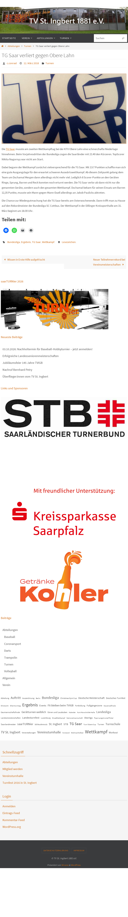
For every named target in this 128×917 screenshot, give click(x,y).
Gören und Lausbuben (57, 710)
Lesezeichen (69, 240)
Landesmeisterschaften (11, 716)
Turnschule (113, 722)
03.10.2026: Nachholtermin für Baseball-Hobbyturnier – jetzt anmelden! (47, 347)
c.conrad (12, 62)
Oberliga (88, 715)
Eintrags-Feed (11, 811)
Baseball (9, 635)
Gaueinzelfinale (110, 704)
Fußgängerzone (94, 703)
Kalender (72, 711)
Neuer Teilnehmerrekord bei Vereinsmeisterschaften (109, 260)
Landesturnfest (30, 715)
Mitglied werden (12, 767)
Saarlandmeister (8, 722)
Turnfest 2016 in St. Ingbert (19, 781)
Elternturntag (15, 704)
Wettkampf (48, 240)
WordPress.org (11, 825)
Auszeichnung (28, 696)
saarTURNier (25, 722)
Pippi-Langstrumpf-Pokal (103, 716)
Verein (6, 683)
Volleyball (10, 669)
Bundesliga (13, 240)
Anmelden (9, 804)
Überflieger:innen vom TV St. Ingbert (25, 375)
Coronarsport (12, 642)
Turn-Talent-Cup (90, 723)
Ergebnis (26, 240)
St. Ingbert (55, 722)
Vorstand (66, 731)
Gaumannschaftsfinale (10, 710)
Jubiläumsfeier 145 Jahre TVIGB (22, 361)
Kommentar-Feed (13, 818)
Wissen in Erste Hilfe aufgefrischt (26, 257)
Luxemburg (45, 716)
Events (42, 703)
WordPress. (76, 863)
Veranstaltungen (29, 731)
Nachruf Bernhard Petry (17, 368)
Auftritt (16, 696)
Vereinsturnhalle (49, 730)
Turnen (27, 46)
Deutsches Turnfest (115, 696)
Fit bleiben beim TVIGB (61, 703)
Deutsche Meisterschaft (91, 696)
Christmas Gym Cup (68, 696)
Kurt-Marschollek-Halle (86, 711)
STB (66, 722)
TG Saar (10, 148)
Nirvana (64, 863)
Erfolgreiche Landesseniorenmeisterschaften (30, 354)
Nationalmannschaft (74, 716)
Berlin (38, 696)
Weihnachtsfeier (77, 731)
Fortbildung (80, 704)
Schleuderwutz (41, 722)
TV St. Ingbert (10, 730)
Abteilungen (14, 46)
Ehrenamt (4, 704)
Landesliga (103, 710)
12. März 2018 (31, 62)
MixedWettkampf (58, 716)
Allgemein (8, 676)
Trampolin (10, 655)
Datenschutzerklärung (56, 848)
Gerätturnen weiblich (34, 710)
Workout (113, 730)
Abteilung (5, 696)
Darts (7, 649)
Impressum (79, 848)
